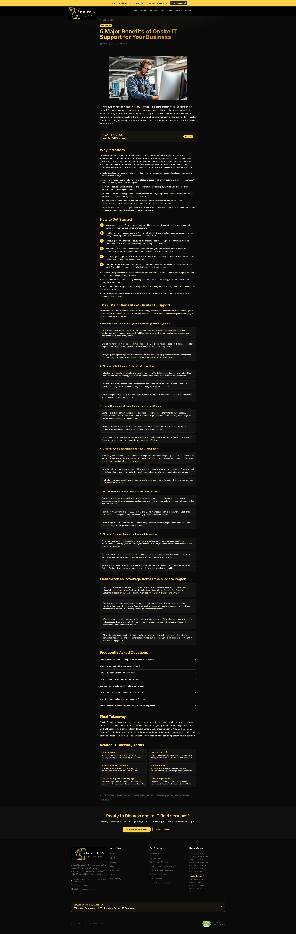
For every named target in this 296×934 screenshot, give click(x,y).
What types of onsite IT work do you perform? (120, 666)
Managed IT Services (158, 854)
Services (153, 10)
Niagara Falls (194, 862)
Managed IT (201, 853)
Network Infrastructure (158, 875)
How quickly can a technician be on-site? (117, 673)
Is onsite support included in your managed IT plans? (123, 699)
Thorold (192, 853)
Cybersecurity (115, 879)
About (143, 10)
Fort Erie (192, 865)
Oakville (192, 888)
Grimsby (192, 868)
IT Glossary (114, 870)
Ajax (191, 879)
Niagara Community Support (160, 883)
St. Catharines (194, 856)
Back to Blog (108, 20)
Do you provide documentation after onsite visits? (121, 692)
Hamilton (192, 885)
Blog (163, 10)
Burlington (193, 882)
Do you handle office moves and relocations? (119, 679)
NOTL (191, 871)
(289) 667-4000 (80, 885)
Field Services (155, 858)
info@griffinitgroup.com (83, 889)
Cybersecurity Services (159, 862)
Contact (187, 10)
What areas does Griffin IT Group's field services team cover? (127, 659)
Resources (173, 10)
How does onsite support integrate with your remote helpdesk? (127, 706)
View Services (177, 3)
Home (134, 10)
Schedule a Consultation (136, 829)
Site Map (113, 875)
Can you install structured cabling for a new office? (122, 686)
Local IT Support (163, 829)
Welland (192, 859)
